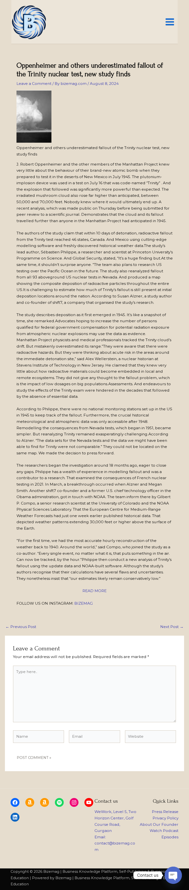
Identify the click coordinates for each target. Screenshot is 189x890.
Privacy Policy (165, 818)
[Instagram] (74, 802)
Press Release (165, 811)
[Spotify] (59, 802)
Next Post (172, 627)
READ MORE (94, 590)
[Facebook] (15, 802)
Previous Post (20, 627)
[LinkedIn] (15, 817)
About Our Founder (159, 824)
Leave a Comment (33, 83)
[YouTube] (88, 802)
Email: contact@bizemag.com (114, 843)
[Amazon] (29, 802)
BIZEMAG (83, 603)
